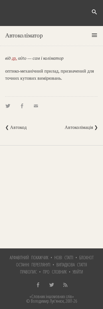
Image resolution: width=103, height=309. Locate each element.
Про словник (55, 272)
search (94, 12)
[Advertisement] (51, 196)
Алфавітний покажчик (29, 257)
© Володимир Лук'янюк (45, 301)
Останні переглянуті (33, 265)
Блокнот (86, 257)
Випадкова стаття (71, 265)
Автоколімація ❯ (81, 127)
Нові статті (63, 257)
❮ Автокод (16, 127)
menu (94, 35)
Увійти (78, 272)
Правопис (28, 272)
